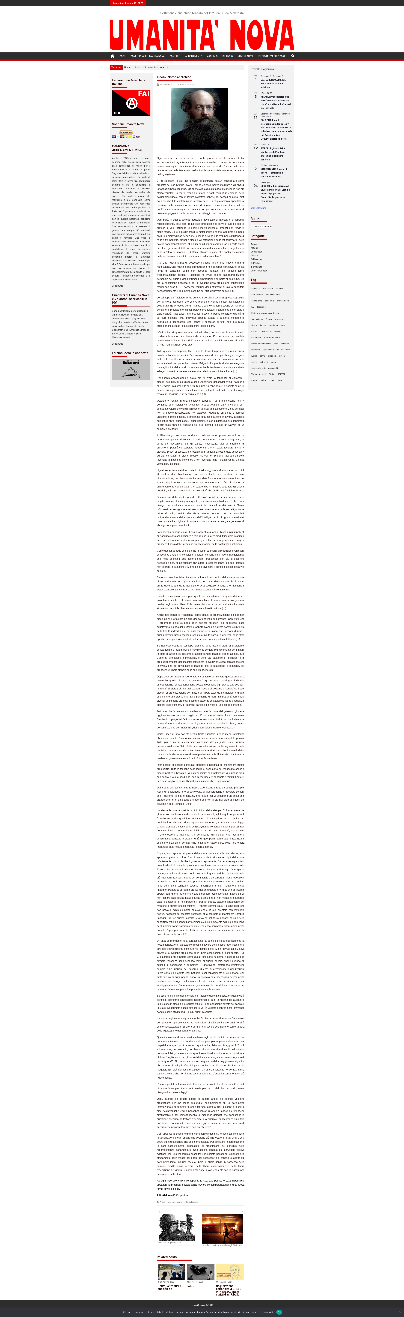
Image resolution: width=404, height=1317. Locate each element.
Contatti (174, 56)
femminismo (257, 319)
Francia (269, 319)
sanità (262, 356)
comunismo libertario (181, 1202)
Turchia (263, 380)
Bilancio (228, 56)
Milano (277, 331)
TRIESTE (281, 374)
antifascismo (257, 294)
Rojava (279, 350)
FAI (252, 307)
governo (279, 319)
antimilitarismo (273, 294)
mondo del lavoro (272, 337)
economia (269, 301)
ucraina (272, 380)
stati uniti (263, 362)
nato (276, 344)
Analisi (254, 244)
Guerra (254, 325)
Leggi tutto (117, 285)
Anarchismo (165, 1202)
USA (280, 380)
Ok (279, 1312)
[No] (400, 1312)
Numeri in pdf (245, 56)
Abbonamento (193, 56)
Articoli (254, 248)
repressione (268, 350)
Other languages (259, 270)
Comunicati (256, 251)
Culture (254, 255)
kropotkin (195, 1202)
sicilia (254, 362)
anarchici (255, 288)
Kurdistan (273, 325)
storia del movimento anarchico (265, 368)
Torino (272, 374)
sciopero (272, 356)
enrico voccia (283, 301)
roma (287, 350)
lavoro (283, 325)
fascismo (261, 307)
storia (273, 362)
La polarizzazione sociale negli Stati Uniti (222, 1245)
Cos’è (122, 56)
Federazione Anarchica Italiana (265, 313)
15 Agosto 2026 (225, 1282)
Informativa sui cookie (272, 56)
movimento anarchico (261, 344)
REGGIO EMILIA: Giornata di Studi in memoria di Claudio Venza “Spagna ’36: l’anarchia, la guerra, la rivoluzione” (275, 193)
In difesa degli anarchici (169, 1242)
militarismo (256, 337)
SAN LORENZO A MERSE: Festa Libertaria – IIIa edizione (273, 84)
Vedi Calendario (258, 207)
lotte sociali (266, 331)
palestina (285, 344)
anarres (279, 288)
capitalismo (256, 301)
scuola (282, 356)
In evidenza (256, 266)
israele (263, 325)
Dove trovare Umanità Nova (148, 56)
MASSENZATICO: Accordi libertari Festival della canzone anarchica (274, 173)
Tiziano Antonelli (259, 374)
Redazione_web (186, 85)
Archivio (212, 56)
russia (254, 356)
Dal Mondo (256, 259)
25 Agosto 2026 (167, 1282)
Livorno (254, 331)
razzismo (255, 350)
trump (254, 380)
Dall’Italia (255, 263)
